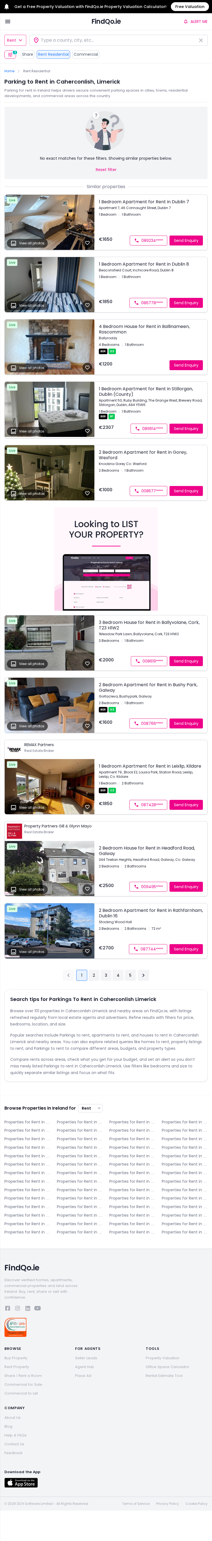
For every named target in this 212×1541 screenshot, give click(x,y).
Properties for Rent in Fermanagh (80, 1190)
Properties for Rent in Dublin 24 (185, 1181)
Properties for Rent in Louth (132, 1207)
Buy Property (15, 1358)
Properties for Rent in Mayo (185, 1207)
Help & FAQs (15, 1435)
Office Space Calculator (167, 1367)
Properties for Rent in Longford (80, 1207)
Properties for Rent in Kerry (185, 1190)
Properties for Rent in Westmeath (27, 1232)
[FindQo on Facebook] (7, 1309)
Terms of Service (136, 1504)
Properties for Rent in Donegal (185, 1130)
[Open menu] (7, 21)
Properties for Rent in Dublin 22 (132, 1181)
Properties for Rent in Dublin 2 (185, 1139)
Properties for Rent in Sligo (27, 1224)
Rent (11, 40)
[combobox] (119, 40)
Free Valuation (190, 6)
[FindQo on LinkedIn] (27, 1309)
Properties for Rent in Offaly (132, 1215)
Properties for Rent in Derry (132, 1130)
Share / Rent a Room (23, 1376)
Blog (8, 1426)
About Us (12, 1418)
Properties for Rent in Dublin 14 (27, 1173)
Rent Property (16, 1367)
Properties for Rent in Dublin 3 (27, 1147)
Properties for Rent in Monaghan (80, 1215)
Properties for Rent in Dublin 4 (80, 1147)
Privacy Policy (167, 1504)
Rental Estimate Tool (164, 1376)
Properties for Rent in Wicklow (132, 1232)
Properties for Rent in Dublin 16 (132, 1173)
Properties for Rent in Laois (132, 1198)
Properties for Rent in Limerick (27, 1207)
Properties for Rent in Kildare (27, 1198)
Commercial (86, 54)
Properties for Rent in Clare (27, 1130)
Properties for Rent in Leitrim (185, 1198)
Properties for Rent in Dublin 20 (80, 1181)
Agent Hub (84, 1367)
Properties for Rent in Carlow (132, 1122)
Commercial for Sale (23, 1384)
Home (9, 71)
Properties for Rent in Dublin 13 (185, 1164)
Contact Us (14, 1444)
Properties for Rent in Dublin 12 (132, 1164)
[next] (143, 975)
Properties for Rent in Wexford (80, 1232)
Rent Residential (53, 54)
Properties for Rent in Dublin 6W (27, 1156)
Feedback (13, 1453)
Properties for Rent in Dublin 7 (80, 1156)
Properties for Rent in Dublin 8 (132, 1156)
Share (27, 54)
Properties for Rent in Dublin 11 (80, 1164)
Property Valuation (162, 1358)
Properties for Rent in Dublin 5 (132, 1147)
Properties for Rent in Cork (80, 1130)
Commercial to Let (21, 1393)
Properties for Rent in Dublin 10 (27, 1164)
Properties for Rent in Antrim (27, 1122)
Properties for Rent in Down (27, 1139)
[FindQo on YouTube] (37, 1309)
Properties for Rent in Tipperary (80, 1224)
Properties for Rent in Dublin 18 (27, 1181)
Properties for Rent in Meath (27, 1215)
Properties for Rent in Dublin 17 (185, 1173)
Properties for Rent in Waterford (185, 1224)
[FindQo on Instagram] (17, 1309)
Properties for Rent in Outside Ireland (185, 1232)
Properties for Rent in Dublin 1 (132, 1139)
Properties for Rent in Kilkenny (80, 1198)
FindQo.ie (106, 21)
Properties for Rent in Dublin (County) (27, 1190)
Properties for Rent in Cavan (185, 1122)
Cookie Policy (197, 1504)
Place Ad (83, 1376)
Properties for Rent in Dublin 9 (185, 1156)
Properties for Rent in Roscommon (185, 1215)
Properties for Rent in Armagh (80, 1122)
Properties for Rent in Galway (132, 1190)
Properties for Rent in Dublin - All (80, 1139)
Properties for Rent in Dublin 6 (185, 1147)
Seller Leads (86, 1358)
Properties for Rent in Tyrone (132, 1224)
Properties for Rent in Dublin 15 (80, 1173)
